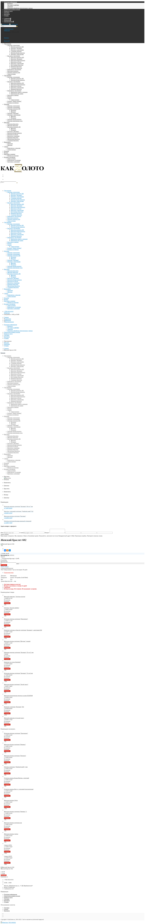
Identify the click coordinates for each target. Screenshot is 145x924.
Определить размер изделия (12, 9)
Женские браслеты (12, 125)
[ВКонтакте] (5, 550)
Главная (6, 317)
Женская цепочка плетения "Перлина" (15, 755)
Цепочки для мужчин (13, 106)
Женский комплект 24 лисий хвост (14, 718)
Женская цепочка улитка (11, 834)
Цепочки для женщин (13, 107)
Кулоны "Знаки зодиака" (14, 101)
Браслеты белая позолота (18, 60)
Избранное (8, 320)
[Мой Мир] (10, 550)
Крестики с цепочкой (13, 161)
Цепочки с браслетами (17, 54)
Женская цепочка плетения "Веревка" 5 (15, 811)
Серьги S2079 (8, 856)
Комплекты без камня (17, 93)
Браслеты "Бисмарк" (16, 59)
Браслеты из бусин (16, 62)
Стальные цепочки (16, 51)
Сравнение (8, 319)
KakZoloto (7, 344)
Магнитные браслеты (13, 139)
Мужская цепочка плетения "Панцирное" (16, 619)
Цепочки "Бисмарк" (16, 48)
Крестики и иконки (13, 95)
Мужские (13, 110)
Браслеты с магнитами (17, 63)
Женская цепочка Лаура (11, 800)
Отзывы (6, 15)
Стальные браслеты (16, 68)
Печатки (6, 151)
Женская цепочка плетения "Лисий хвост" (16, 684)
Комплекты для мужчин (14, 69)
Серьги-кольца (15, 99)
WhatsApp (7, 30)
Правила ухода (8, 11)
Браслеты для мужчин (13, 202)
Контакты (7, 14)
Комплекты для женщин (14, 237)
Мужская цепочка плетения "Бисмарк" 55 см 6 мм (18, 673)
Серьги (9, 245)
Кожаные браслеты (16, 66)
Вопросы (10, 3)
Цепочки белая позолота (18, 53)
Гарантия (10, 6)
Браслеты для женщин (13, 228)
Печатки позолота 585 (13, 72)
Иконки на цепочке (13, 155)
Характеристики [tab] (9, 572)
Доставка (6, 12)
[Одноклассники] (7, 550)
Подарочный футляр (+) (10, 558)
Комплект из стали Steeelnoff (12, 662)
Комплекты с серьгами (13, 148)
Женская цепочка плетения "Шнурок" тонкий (17, 641)
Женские (13, 112)
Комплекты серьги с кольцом (19, 92)
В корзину (7, 603)
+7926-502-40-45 (8, 29)
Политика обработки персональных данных (20, 8)
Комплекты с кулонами (14, 160)
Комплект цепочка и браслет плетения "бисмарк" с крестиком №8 (23, 630)
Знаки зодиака (11, 74)
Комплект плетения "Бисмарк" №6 (14, 707)
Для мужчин (7, 190)
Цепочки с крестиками (17, 50)
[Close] (1, 921)
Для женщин (7, 222)
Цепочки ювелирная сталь (14, 121)
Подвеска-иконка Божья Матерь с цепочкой (16, 778)
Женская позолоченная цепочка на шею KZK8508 (18, 695)
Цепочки (6, 251)
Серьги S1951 (8, 845)
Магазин (6, 342)
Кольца (9, 96)
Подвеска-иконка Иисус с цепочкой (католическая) (18, 789)
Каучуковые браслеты (17, 65)
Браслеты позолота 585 (17, 57)
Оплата (6, 909)
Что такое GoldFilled (13, 5)
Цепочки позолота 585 (17, 47)
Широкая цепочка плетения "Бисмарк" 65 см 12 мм (18, 652)
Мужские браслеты (12, 124)
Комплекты (7, 289)
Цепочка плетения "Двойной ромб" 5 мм (16, 767)
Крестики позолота (12, 71)
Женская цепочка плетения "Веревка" (15, 744)
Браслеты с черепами (13, 136)
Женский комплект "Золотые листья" (14, 596)
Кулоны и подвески (13, 102)
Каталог (3, 353)
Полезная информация (10, 2)
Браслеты (6, 269)
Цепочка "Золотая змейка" (11, 607)
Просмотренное (9, 322)
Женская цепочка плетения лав (13, 822)
